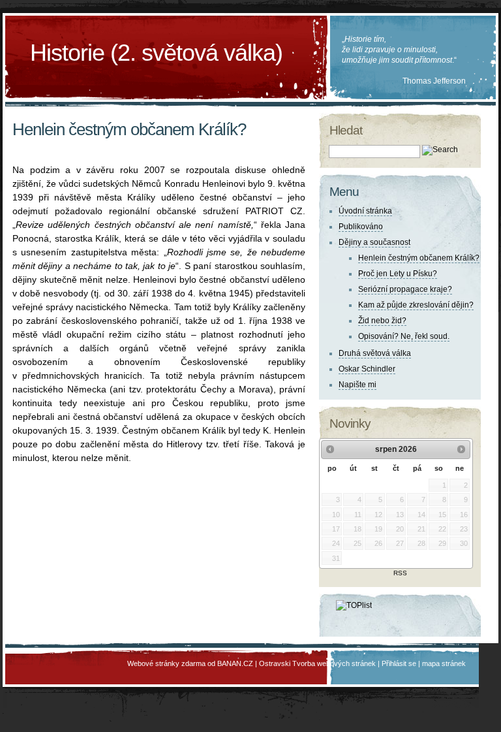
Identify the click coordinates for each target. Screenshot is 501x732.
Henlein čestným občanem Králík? (418, 258)
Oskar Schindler (367, 369)
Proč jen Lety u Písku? (397, 273)
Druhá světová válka (375, 353)
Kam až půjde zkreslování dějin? (416, 305)
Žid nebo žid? (382, 320)
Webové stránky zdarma (166, 663)
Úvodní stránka (365, 210)
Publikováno (361, 226)
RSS (400, 573)
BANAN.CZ (235, 663)
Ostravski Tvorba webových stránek (317, 663)
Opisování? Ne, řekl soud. (403, 336)
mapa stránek (444, 663)
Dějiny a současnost (374, 242)
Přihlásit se (399, 663)
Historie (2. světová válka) (156, 52)
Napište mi (357, 384)
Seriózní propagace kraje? (405, 289)
